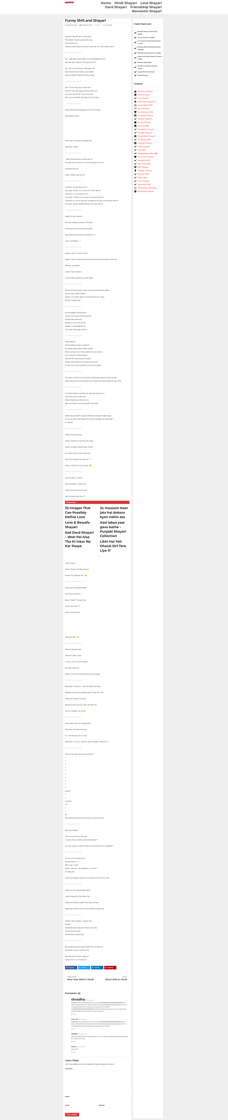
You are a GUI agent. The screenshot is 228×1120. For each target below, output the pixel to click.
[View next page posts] (99, 556)
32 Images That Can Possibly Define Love (77, 512)
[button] (71, 967)
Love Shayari (151, 3)
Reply (74, 1014)
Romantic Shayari (147, 11)
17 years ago (83, 1019)
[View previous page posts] (95, 556)
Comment (69, 1068)
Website (102, 1105)
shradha (78, 999)
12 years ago (90, 1000)
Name (68, 1096)
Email (68, 1105)
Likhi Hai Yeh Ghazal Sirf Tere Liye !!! (113, 546)
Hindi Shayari (126, 3)
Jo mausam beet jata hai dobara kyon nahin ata (114, 512)
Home (106, 3)
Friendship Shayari (146, 7)
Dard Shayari (116, 7)
